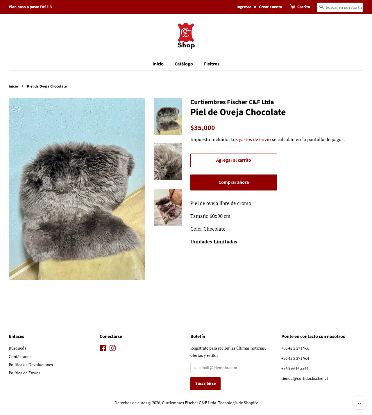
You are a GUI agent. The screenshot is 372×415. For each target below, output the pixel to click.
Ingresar (244, 7)
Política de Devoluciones (31, 364)
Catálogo (184, 64)
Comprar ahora (234, 182)
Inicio (158, 64)
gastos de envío (255, 139)
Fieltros (211, 64)
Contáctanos (20, 356)
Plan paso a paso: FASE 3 (30, 7)
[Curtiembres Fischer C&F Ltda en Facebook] (103, 349)
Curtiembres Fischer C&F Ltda (189, 402)
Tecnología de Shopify (238, 402)
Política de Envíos (24, 372)
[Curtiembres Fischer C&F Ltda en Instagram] (112, 349)
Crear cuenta (270, 7)
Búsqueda (17, 348)
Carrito (303, 7)
